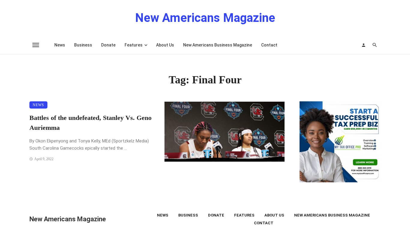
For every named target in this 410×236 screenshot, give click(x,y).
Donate (108, 45)
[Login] (363, 45)
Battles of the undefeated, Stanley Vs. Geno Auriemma (90, 122)
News (59, 45)
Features (134, 45)
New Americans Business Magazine (217, 45)
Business (83, 45)
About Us (165, 45)
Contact (269, 45)
